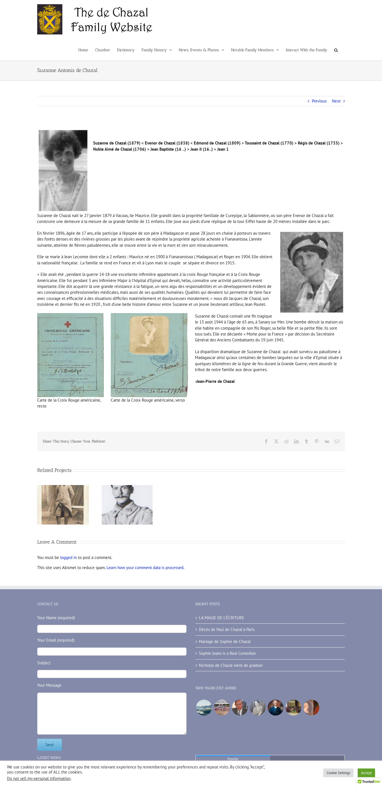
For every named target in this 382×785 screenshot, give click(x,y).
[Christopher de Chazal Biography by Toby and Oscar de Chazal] (239, 707)
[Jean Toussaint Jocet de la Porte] (203, 707)
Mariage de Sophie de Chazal (225, 641)
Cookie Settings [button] (338, 772)
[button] (336, 49)
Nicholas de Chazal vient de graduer (231, 665)
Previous (319, 101)
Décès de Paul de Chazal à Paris (226, 629)
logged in (68, 557)
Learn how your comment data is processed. (145, 567)
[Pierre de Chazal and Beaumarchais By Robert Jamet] (311, 707)
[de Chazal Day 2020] (293, 707)
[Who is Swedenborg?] (275, 707)
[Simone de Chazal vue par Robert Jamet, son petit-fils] (257, 707)
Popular (233, 759)
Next (336, 101)
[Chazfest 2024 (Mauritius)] (221, 707)
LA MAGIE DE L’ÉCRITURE (221, 617)
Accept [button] (366, 772)
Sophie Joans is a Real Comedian (227, 653)
